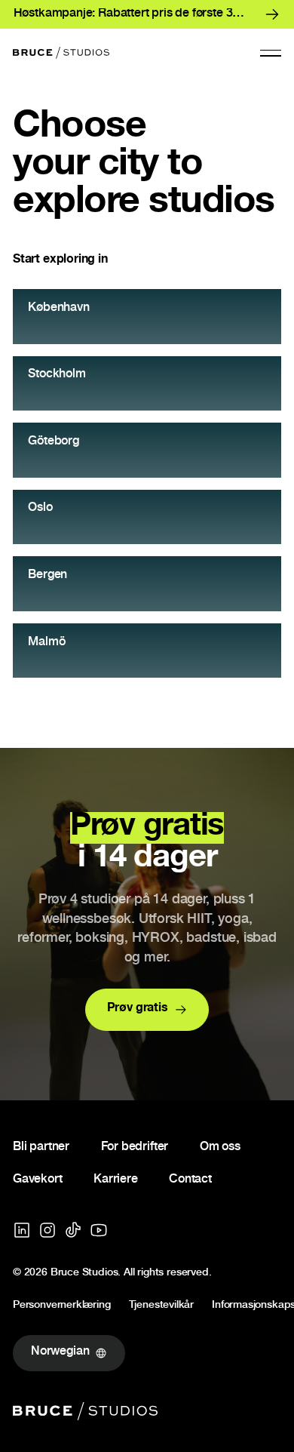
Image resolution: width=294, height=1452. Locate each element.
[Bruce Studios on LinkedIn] (22, 1230)
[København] (147, 316)
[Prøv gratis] (147, 1010)
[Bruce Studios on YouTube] (99, 1230)
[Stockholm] (147, 383)
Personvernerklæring (62, 1306)
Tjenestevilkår (161, 1306)
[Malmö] (147, 650)
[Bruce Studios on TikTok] (73, 1230)
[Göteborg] (147, 450)
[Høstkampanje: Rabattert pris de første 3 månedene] (147, 14)
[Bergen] (147, 583)
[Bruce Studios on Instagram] (47, 1230)
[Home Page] (61, 53)
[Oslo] (147, 517)
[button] (270, 53)
